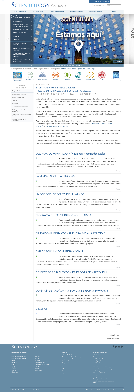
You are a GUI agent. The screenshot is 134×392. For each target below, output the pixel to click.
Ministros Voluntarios (76, 12)
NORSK (37, 358)
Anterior (56, 66)
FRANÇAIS (14, 362)
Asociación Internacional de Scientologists (103, 369)
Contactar (64, 371)
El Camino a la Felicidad (30, 80)
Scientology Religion (98, 361)
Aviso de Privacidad (91, 389)
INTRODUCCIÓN (17, 21)
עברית (13, 365)
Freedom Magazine (116, 79)
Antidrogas (78, 79)
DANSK (13, 360)
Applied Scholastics (42, 79)
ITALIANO (37, 368)
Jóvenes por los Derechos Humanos (102, 379)
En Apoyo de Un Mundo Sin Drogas (101, 375)
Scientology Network (98, 358)
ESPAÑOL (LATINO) (40, 362)
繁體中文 (14, 371)
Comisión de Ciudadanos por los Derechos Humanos (21, 115)
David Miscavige (97, 363)
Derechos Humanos (90, 79)
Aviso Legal (121, 389)
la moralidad (94, 124)
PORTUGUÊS (38, 370)
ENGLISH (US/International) (19, 356)
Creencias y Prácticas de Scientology (71, 356)
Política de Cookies (102, 389)
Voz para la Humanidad (18, 91)
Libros (114, 12)
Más (117, 171)
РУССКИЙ (14, 369)
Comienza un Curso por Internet (101, 365)
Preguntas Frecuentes (95, 12)
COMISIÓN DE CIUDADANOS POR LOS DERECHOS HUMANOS (21, 54)
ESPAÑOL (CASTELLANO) (42, 364)
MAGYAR (37, 356)
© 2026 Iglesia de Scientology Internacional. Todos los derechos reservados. (29, 389)
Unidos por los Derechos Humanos (19, 110)
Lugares (64, 373)
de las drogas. (62, 126)
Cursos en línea (66, 367)
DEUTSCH (14, 375)
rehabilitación (52, 126)
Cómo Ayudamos (17, 80)
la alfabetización (106, 124)
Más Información (66, 369)
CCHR (102, 79)
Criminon (55, 79)
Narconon (67, 79)
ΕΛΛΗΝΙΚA (37, 366)
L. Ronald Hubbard (38, 12)
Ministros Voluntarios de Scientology (19, 119)
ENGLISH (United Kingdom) (19, 358)
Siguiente (77, 66)
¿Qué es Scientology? (57, 12)
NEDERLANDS (15, 373)
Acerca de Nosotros (20, 12)
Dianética (95, 356)
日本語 (13, 367)
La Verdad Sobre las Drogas (20, 107)
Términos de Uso (112, 389)
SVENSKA (37, 360)
